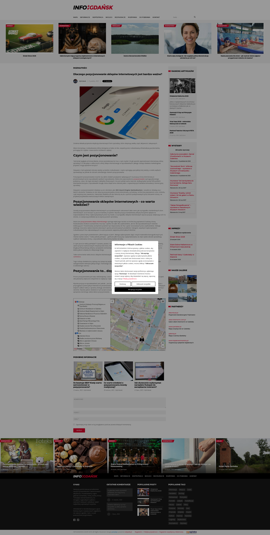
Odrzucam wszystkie (143, 284)
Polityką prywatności (130, 279)
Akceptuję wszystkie (135, 289)
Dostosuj (122, 284)
